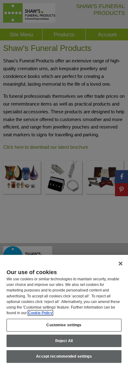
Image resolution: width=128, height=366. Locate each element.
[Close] (120, 263)
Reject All (64, 341)
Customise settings (63, 325)
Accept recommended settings (64, 356)
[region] (64, 310)
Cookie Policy (40, 313)
